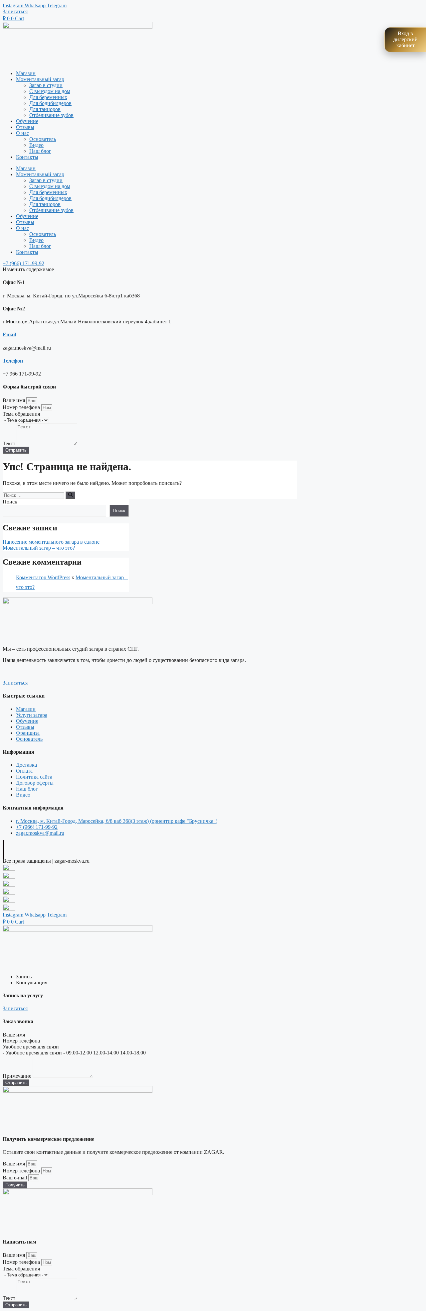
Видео (36, 145)
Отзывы (25, 127)
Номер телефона (22, 407)
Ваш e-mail (15, 1177)
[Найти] (70, 495)
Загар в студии (46, 85)
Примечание (18, 1076)
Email (9, 334)
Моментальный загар (40, 79)
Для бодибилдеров (50, 103)
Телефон (13, 361)
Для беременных (48, 97)
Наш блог (40, 151)
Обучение (27, 121)
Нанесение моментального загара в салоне (51, 542)
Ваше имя (14, 400)
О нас (22, 133)
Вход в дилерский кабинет (405, 39)
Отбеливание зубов (51, 115)
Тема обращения (21, 414)
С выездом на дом (49, 91)
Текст (10, 443)
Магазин (26, 73)
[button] (15, 11)
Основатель (42, 139)
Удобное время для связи (31, 1046)
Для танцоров (45, 109)
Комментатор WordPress (43, 577)
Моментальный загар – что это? (39, 548)
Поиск (10, 501)
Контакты (27, 157)
